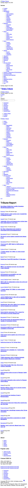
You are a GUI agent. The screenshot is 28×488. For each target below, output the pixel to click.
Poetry (8, 64)
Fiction (8, 67)
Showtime (6, 58)
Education (8, 15)
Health (2, 219)
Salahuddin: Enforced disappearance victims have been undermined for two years (14, 222)
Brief (4, 76)
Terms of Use (6, 451)
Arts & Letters (7, 63)
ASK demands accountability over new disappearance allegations (11, 275)
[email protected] (5, 466)
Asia (7, 33)
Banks (7, 26)
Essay (7, 71)
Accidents (8, 22)
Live (4, 83)
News (4, 124)
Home (4, 9)
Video (4, 443)
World (4, 31)
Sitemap (5, 454)
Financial (5, 60)
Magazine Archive (7, 79)
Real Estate (9, 30)
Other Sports (9, 49)
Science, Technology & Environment (12, 72)
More (4, 185)
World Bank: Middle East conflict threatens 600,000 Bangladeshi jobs (12, 207)
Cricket (8, 42)
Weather (8, 19)
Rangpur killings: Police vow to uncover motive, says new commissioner (13, 388)
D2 (4, 61)
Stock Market (9, 28)
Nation (8, 132)
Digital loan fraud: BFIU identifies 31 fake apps (13, 259)
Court (2, 302)
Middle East (9, 37)
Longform (8, 54)
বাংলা (1, 96)
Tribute (8, 68)
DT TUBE (5, 82)
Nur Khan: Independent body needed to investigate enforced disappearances (11, 229)
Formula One (9, 48)
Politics (8, 18)
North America (10, 39)
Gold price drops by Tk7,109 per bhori (11, 342)
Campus (8, 20)
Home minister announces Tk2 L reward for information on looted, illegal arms (12, 312)
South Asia (9, 34)
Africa (7, 35)
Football (8, 43)
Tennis (8, 45)
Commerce (9, 27)
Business (5, 23)
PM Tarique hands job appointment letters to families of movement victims (13, 320)
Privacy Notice (7, 453)
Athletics (8, 46)
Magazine (5, 57)
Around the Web (7, 73)
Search (5, 444)
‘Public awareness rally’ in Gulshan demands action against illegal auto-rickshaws (12, 358)
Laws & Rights (9, 14)
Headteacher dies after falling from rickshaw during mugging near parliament (13, 305)
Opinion (5, 50)
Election (8, 129)
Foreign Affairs (10, 130)
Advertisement (7, 455)
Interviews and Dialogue (9, 75)
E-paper (5, 8)
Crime (7, 12)
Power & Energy (5, 408)
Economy (8, 24)
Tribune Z (5, 56)
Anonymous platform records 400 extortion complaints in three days (12, 328)
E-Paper (5, 115)
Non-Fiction (9, 69)
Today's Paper (7, 113)
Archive (5, 80)
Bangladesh (6, 11)
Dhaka (7, 16)
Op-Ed (7, 52)
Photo (5, 77)
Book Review (9, 65)
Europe (8, 38)
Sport (4, 41)
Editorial (8, 53)
